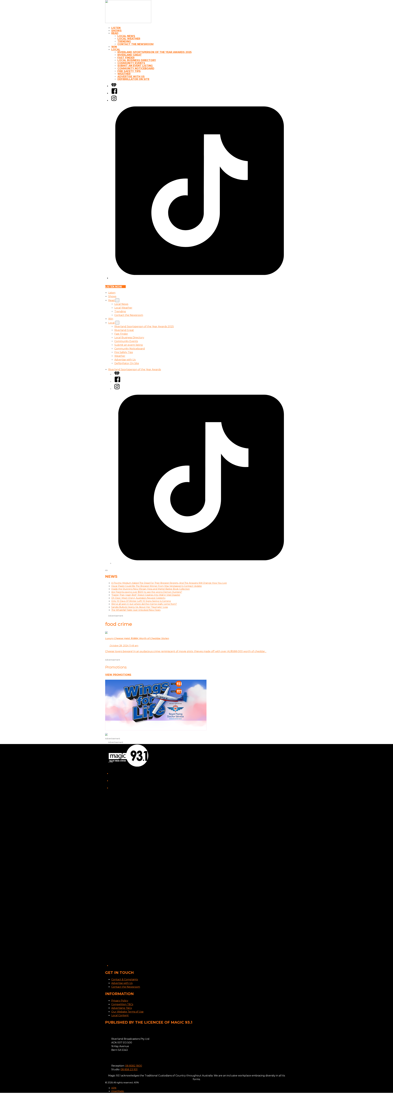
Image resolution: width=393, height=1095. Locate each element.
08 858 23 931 (129, 1069)
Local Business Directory (136, 60)
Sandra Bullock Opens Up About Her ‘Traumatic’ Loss (139, 607)
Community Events (131, 63)
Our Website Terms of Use (127, 1011)
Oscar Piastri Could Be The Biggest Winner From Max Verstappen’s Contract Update (156, 586)
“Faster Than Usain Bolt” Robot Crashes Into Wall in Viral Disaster (145, 595)
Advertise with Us (131, 76)
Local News (126, 36)
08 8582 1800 (133, 1065)
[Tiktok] (199, 278)
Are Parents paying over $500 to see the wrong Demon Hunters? (146, 592)
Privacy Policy (119, 1000)
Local (115, 49)
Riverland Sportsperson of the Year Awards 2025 (154, 52)
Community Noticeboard (135, 68)
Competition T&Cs (122, 1004)
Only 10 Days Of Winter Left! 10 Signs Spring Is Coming (141, 601)
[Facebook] (114, 93)
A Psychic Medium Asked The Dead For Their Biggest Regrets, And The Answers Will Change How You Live (169, 583)
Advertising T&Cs (121, 1008)
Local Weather (128, 38)
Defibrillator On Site (133, 79)
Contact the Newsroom (135, 44)
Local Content (120, 1015)
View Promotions (118, 674)
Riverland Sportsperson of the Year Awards (134, 369)
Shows (116, 30)
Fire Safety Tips (129, 71)
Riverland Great (129, 54)
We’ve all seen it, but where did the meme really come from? (144, 604)
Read (114, 33)
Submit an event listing (135, 65)
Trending (124, 41)
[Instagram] (114, 100)
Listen (116, 27)
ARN (113, 1088)
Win (114, 46)
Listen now (113, 286)
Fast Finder (125, 57)
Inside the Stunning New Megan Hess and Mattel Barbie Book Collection (150, 589)
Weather (123, 73)
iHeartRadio (117, 1091)
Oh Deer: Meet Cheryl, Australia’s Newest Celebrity (138, 598)
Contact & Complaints (124, 979)
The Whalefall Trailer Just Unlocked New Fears (135, 610)
